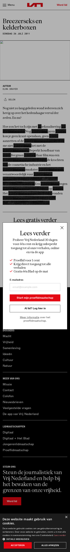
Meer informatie (29, 317)
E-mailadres (16, 279)
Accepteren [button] (18, 545)
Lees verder (60, 535)
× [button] (66, 517)
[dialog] (35, 532)
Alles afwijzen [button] (50, 545)
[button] (35, 539)
